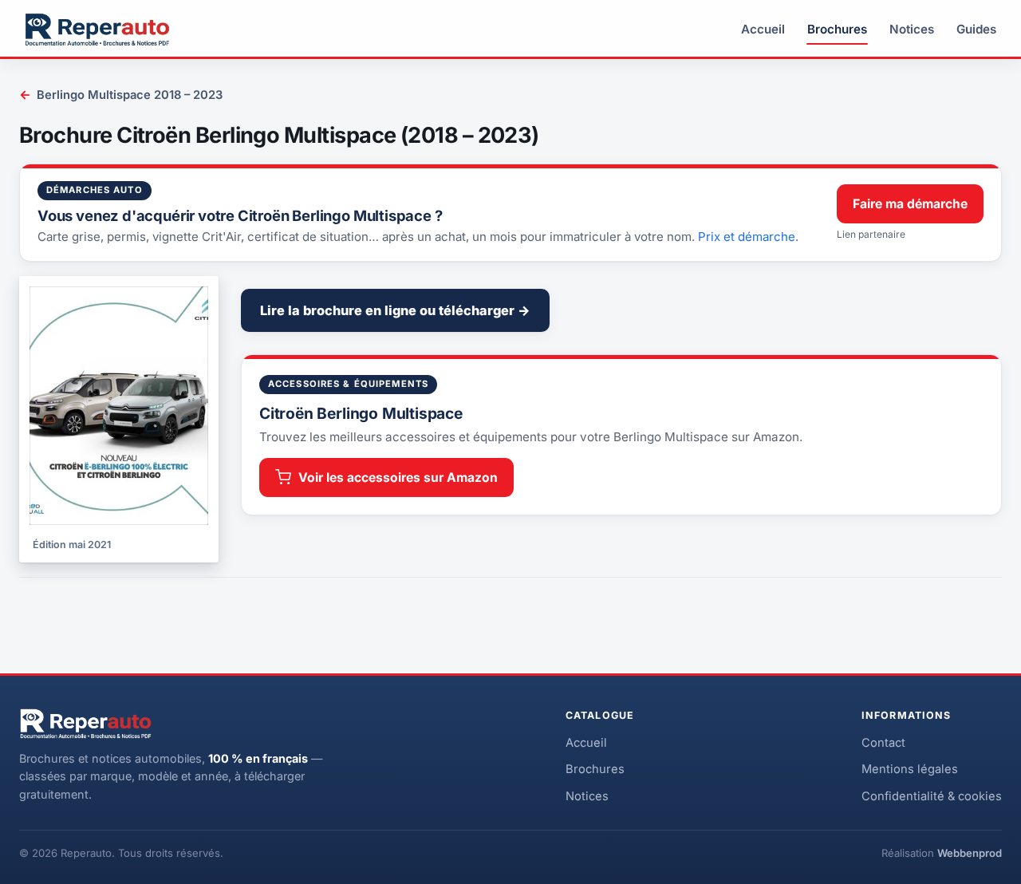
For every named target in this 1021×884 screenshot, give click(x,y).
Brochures (837, 29)
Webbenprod (969, 853)
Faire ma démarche (910, 203)
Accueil (763, 29)
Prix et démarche (746, 236)
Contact (883, 743)
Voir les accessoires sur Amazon (398, 477)
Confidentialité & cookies (931, 796)
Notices (911, 29)
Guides (976, 29)
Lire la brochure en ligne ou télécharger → (395, 310)
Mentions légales (909, 769)
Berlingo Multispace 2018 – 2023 (121, 94)
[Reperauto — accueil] (97, 29)
